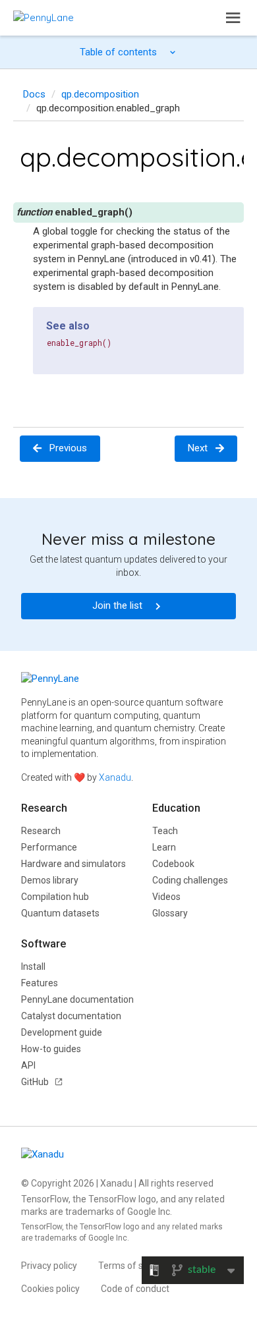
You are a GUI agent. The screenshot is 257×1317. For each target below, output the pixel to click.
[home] (43, 17)
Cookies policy (50, 1288)
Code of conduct (135, 1288)
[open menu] (233, 17)
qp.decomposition (100, 94)
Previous (68, 448)
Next (198, 448)
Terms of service (133, 1265)
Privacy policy (49, 1265)
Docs (34, 94)
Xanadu (115, 777)
